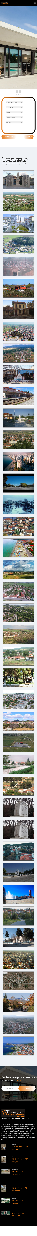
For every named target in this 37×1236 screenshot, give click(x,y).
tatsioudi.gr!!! (18, 1080)
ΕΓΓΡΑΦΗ (27, 1088)
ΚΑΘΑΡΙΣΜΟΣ (29, 137)
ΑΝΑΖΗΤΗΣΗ (9, 137)
